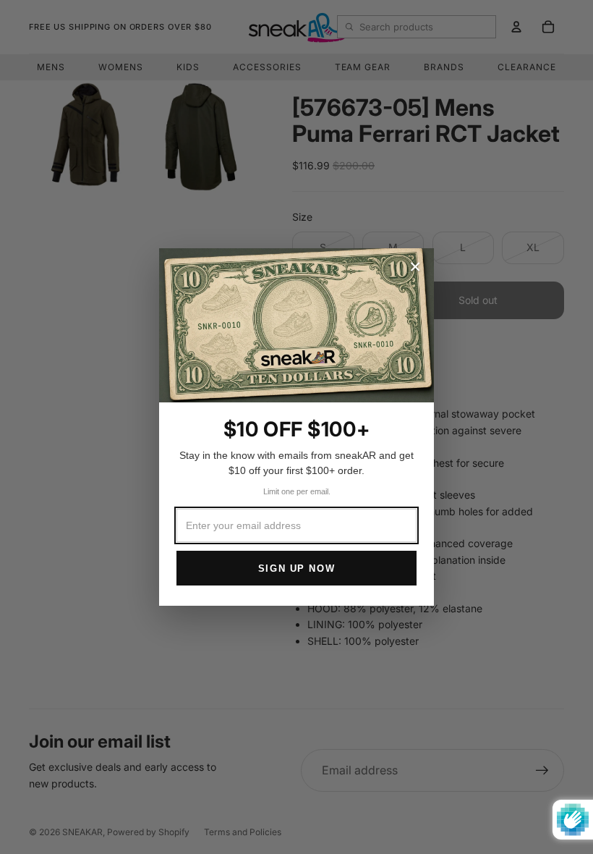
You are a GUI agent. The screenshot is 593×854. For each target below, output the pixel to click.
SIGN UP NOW (296, 568)
